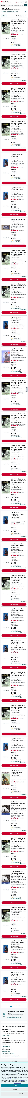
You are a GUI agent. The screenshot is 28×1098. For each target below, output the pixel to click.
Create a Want (5, 1035)
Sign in (21, 2)
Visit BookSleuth (6, 1046)
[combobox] (16, 5)
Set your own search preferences (10, 1056)
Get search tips (6, 1051)
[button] (23, 47)
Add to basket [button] (14, 50)
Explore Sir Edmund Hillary (13, 1017)
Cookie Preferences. (14, 1078)
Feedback (26, 389)
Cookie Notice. (22, 1080)
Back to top (14, 1061)
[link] (25, 11)
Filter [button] (4, 15)
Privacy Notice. (17, 1083)
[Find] (25, 5)
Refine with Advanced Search (10, 11)
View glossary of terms (8, 1053)
